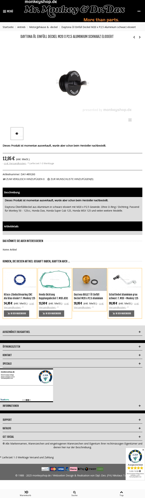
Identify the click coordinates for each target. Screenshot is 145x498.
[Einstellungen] (139, 11)
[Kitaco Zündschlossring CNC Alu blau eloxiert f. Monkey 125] (20, 279)
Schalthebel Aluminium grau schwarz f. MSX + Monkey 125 (123, 296)
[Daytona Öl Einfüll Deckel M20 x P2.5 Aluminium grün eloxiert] (139, 37)
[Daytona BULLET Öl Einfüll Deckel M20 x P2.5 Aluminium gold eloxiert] (90, 279)
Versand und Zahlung (42, 457)
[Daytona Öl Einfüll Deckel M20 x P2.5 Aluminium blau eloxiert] (134, 37)
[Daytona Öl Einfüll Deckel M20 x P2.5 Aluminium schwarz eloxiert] (130, 120)
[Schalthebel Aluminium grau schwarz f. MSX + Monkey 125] (125, 279)
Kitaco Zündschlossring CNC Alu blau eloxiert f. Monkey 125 (19, 296)
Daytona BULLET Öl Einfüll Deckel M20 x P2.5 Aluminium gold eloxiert (88, 298)
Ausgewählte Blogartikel (16, 331)
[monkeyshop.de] (74, 11)
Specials (7, 363)
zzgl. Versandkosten (15, 163)
